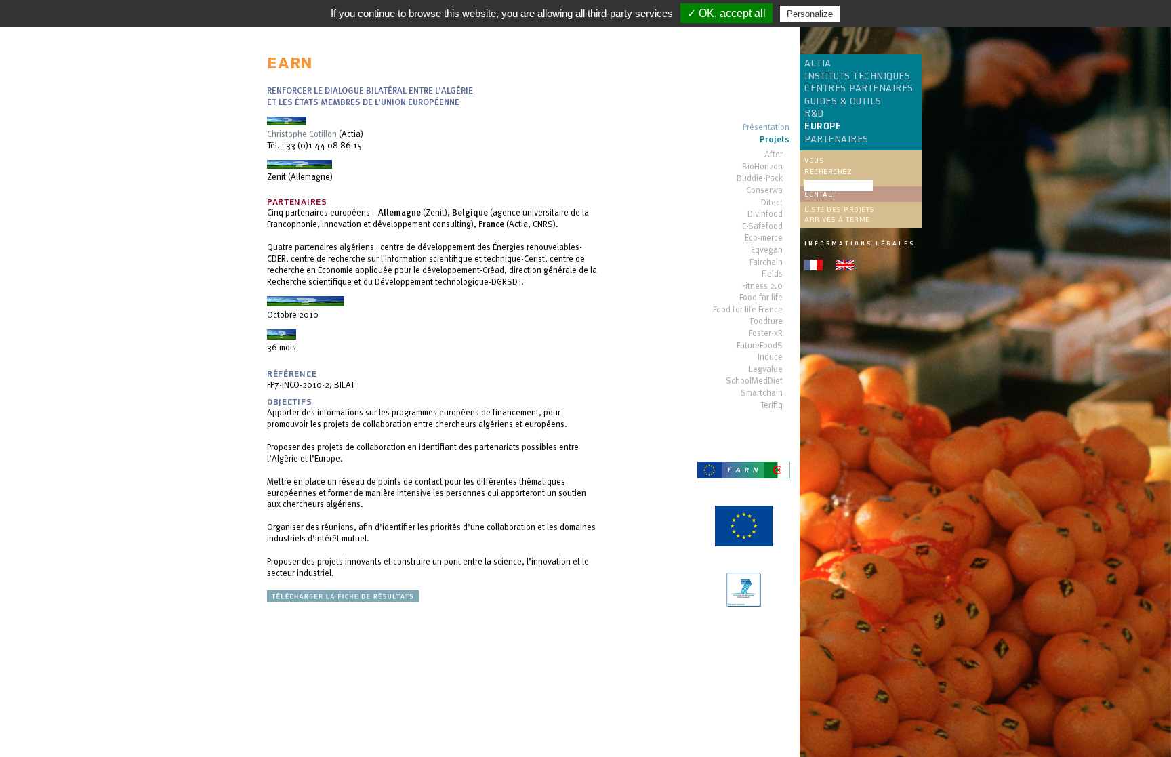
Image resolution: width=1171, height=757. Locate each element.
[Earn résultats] (343, 598)
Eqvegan (767, 250)
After (773, 155)
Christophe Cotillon (302, 133)
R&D (814, 113)
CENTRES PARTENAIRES (858, 88)
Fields (772, 274)
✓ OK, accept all (726, 13)
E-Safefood (762, 226)
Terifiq (771, 405)
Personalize (810, 14)
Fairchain (766, 262)
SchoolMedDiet (754, 381)
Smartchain (762, 393)
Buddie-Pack (760, 178)
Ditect (772, 203)
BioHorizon (762, 167)
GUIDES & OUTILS (843, 101)
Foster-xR (766, 334)
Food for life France (748, 310)
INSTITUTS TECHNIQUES (857, 76)
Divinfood (765, 214)
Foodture (766, 321)
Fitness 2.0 (762, 286)
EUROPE (822, 126)
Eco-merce (764, 238)
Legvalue (766, 369)
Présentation (766, 128)
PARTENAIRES (836, 139)
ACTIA (817, 63)
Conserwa (764, 191)
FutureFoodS (760, 346)
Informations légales (859, 243)
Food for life (761, 298)
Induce (770, 357)
